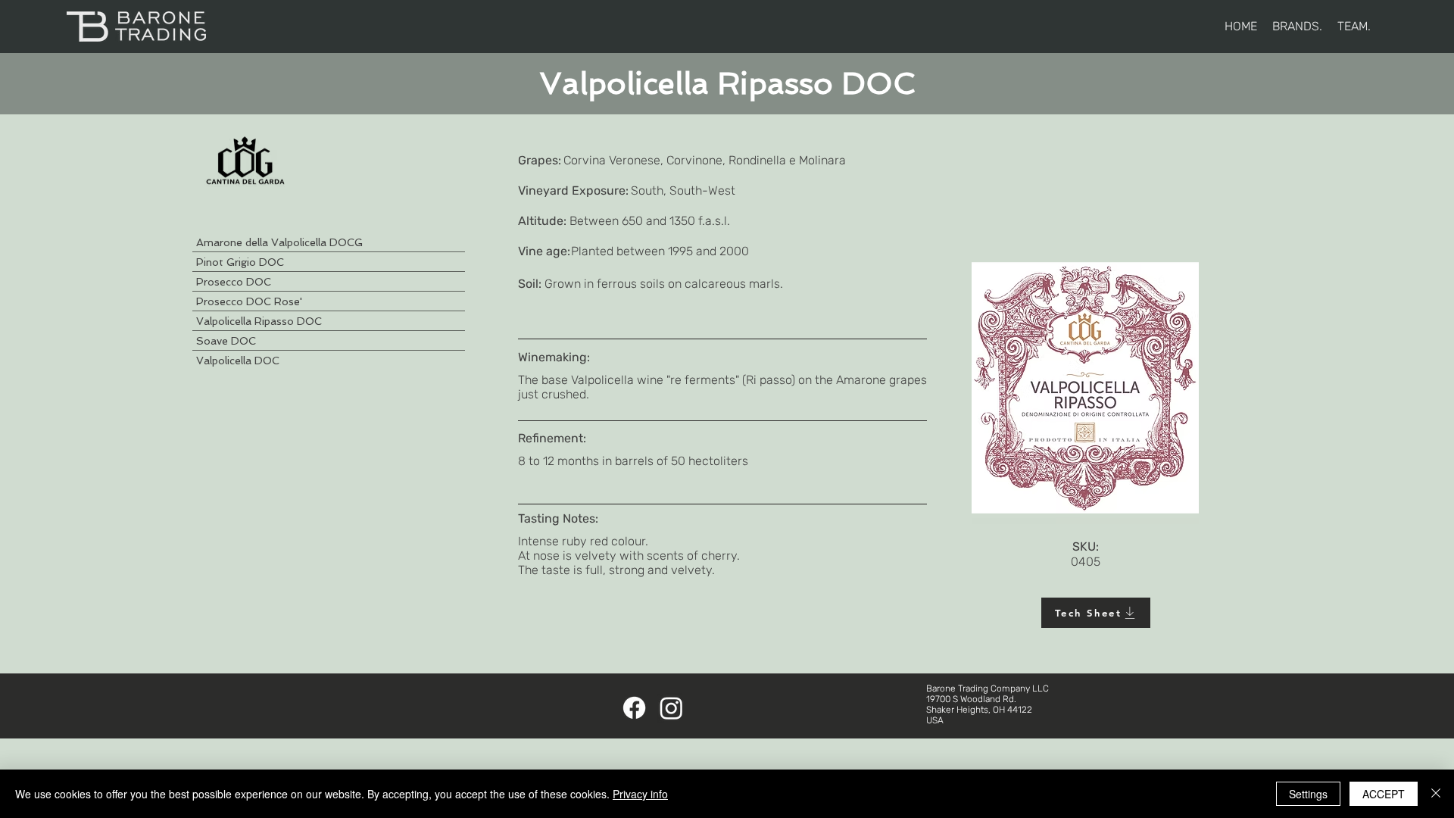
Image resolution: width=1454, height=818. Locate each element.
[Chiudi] (1436, 794)
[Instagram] (671, 708)
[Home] (136, 26)
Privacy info (640, 793)
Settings (1308, 793)
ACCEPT (1383, 793)
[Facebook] (634, 708)
